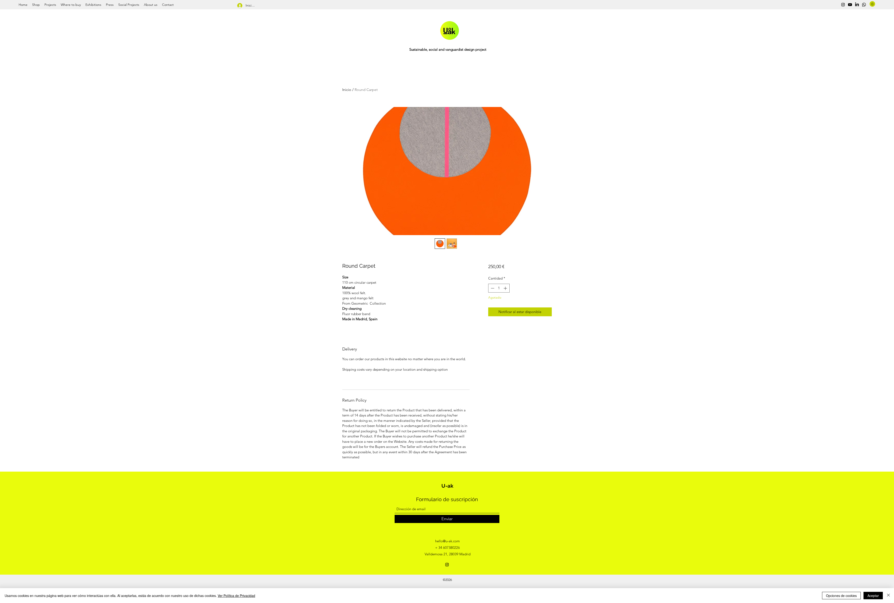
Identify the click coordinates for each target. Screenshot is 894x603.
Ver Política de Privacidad (236, 595)
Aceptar (873, 595)
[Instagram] (843, 4)
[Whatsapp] (864, 4)
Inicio (346, 89)
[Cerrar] (888, 595)
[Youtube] (850, 4)
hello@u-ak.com (447, 541)
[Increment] (506, 288)
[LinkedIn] (857, 4)
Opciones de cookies (841, 595)
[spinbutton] (499, 288)
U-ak (447, 486)
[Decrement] (492, 288)
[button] (872, 4)
